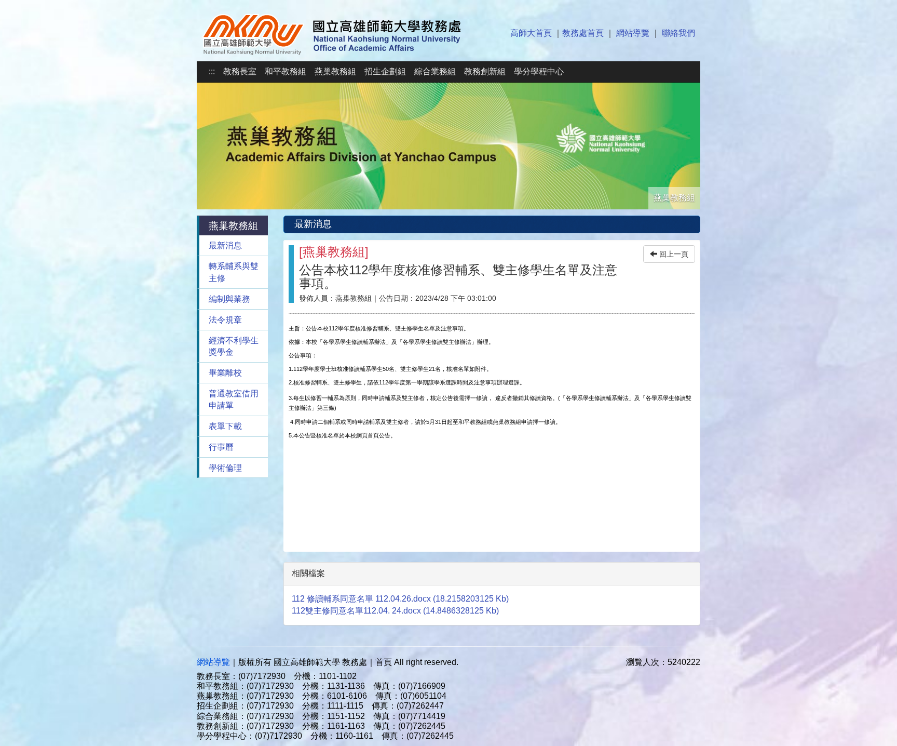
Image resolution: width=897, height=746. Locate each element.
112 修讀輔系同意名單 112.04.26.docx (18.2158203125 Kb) (400, 598)
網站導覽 (632, 33)
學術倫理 (225, 467)
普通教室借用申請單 (234, 399)
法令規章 (225, 319)
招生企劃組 (385, 71)
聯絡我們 (678, 33)
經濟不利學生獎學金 (234, 346)
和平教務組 (285, 71)
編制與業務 (229, 299)
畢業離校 (225, 372)
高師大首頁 (531, 33)
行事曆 (221, 447)
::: (212, 71)
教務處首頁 (583, 33)
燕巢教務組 (335, 71)
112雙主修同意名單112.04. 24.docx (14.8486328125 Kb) (395, 610)
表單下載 (225, 426)
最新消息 (225, 245)
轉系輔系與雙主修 (234, 272)
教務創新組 (485, 71)
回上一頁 (672, 254)
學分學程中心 (539, 71)
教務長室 (239, 71)
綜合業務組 (435, 71)
